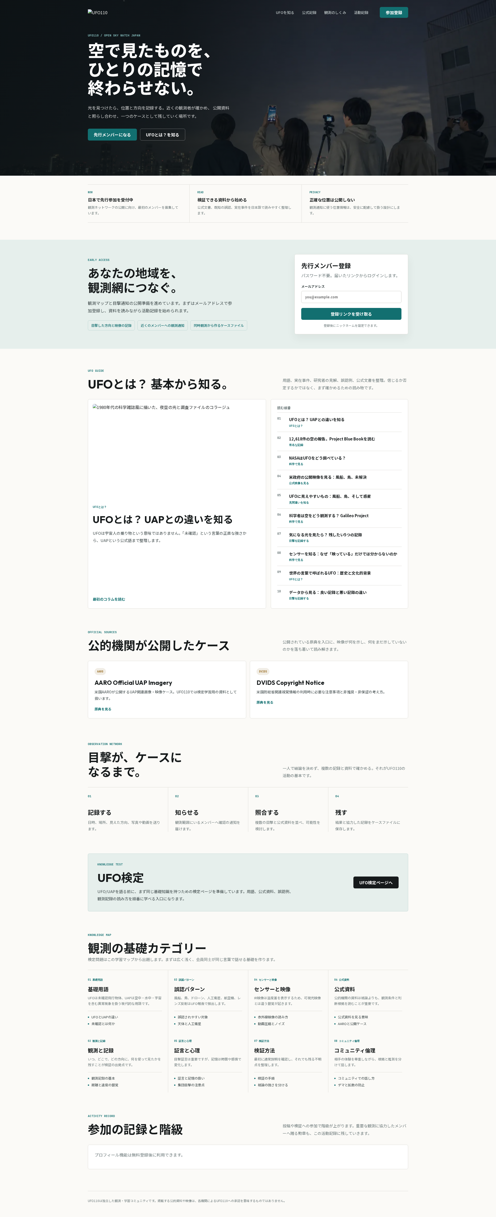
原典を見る (103, 709)
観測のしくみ (335, 12)
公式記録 (309, 12)
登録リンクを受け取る (351, 314)
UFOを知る (285, 12)
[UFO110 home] (113, 12)
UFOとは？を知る (162, 134)
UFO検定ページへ (376, 882)
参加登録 (394, 12)
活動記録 (361, 12)
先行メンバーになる (112, 134)
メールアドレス (313, 286)
